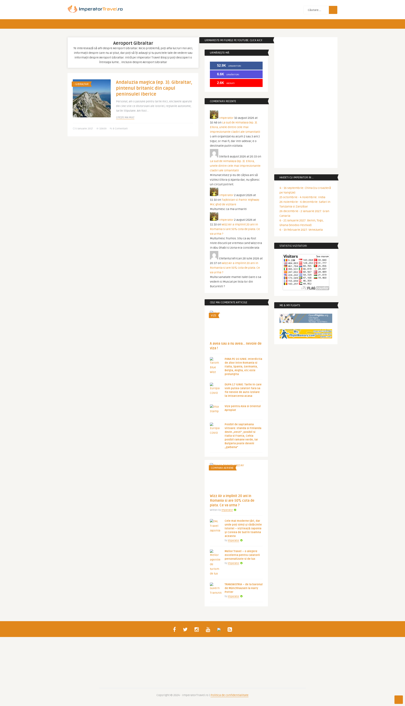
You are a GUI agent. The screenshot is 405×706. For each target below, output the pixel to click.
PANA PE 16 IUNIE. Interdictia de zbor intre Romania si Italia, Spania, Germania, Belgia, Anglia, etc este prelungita (243, 366)
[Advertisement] (133, 172)
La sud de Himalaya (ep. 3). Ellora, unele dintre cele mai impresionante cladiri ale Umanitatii (235, 127)
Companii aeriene (222, 468)
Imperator (226, 118)
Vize (213, 315)
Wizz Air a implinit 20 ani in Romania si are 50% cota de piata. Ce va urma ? (235, 229)
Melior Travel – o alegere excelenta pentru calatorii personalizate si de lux (242, 555)
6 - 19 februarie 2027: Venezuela (301, 230)
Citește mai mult (125, 117)
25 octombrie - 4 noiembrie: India (302, 197)
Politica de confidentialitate (229, 695)
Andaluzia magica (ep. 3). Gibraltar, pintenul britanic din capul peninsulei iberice (154, 88)
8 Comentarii (120, 128)
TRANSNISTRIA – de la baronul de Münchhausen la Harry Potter (244, 588)
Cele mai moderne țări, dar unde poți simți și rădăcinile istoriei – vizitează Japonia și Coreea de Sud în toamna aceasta (243, 528)
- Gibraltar (81, 84)
